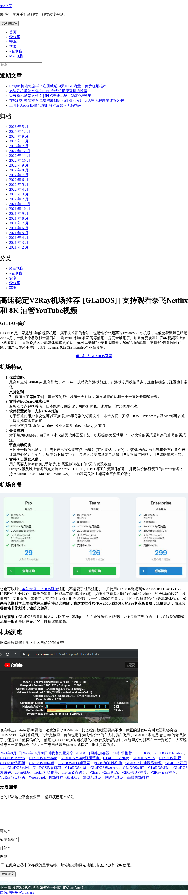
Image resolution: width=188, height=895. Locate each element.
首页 (13, 32)
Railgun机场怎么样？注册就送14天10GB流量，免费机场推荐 (58, 86)
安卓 (13, 42)
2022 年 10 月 (19, 160)
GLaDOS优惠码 (12, 763)
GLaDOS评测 (159, 768)
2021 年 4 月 (18, 238)
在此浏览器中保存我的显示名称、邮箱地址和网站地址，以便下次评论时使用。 (70, 865)
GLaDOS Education (168, 753)
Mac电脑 (16, 56)
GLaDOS (143, 753)
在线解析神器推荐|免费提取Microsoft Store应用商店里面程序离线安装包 (66, 100)
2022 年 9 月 (18, 165)
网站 (3, 856)
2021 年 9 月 (18, 213)
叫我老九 (55, 753)
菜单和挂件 (9, 23)
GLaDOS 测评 (170, 758)
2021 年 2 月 (18, 247)
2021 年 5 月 (18, 233)
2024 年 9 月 (18, 136)
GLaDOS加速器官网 (74, 763)
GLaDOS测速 (133, 768)
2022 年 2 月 (18, 199)
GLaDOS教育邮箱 (47, 768)
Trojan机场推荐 (46, 772)
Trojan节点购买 (74, 772)
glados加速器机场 (108, 763)
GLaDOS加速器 (41, 763)
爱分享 (14, 37)
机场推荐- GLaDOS (64, 777)
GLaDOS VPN (144, 758)
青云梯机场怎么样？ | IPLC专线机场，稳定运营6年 (50, 96)
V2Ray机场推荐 (134, 772)
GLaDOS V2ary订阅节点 (80, 758)
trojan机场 (22, 772)
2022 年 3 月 (18, 194)
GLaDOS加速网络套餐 (143, 763)
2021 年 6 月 (18, 228)
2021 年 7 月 (18, 223)
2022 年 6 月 (18, 180)
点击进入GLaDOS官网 (94, 356)
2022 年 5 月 (18, 185)
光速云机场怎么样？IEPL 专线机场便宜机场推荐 (48, 91)
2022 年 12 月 (19, 151)
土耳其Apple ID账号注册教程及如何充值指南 (45, 105)
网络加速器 (114, 777)
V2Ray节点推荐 (163, 772)
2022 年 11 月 (19, 156)
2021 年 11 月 (19, 204)
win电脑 (15, 51)
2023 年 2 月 (18, 146)
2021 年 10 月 (19, 209)
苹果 (13, 46)
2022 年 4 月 (18, 189)
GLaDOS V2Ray (116, 758)
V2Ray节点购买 (12, 777)
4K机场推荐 (122, 753)
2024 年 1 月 (18, 141)
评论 (5, 831)
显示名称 (8, 839)
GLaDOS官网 (18, 768)
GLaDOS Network (43, 758)
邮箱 (5, 848)
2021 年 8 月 (18, 218)
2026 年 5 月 (18, 127)
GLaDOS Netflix (12, 758)
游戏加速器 (92, 777)
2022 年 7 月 (18, 175)
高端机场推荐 (138, 777)
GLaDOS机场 (76, 768)
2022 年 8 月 (18, 170)
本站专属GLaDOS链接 (40, 589)
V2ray (94, 772)
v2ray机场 (110, 772)
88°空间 (6, 6)
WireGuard (37, 777)
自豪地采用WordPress (17, 892)
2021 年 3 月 (18, 242)
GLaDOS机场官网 (104, 768)
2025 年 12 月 (19, 131)
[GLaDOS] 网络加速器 (91, 753)
